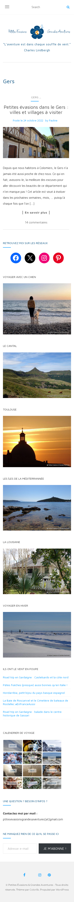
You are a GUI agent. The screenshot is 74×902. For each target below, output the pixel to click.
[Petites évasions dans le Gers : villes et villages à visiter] (36, 142)
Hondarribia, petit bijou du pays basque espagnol (34, 692)
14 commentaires (36, 222)
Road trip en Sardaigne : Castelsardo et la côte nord (35, 677)
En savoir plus (36, 212)
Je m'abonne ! (54, 848)
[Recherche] (68, 7)
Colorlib (34, 889)
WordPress (62, 889)
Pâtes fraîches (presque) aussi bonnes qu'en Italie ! (35, 685)
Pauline (53, 120)
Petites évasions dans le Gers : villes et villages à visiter (36, 109)
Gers (34, 97)
